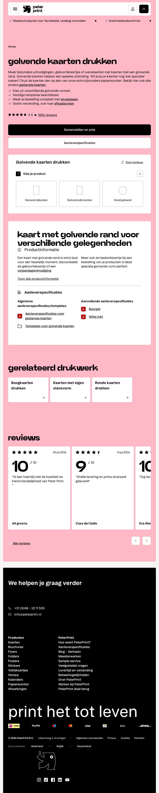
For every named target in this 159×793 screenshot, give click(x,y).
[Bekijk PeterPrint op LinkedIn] (60, 780)
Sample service (69, 661)
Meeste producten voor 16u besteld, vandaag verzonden (49, 20)
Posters (13, 661)
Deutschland (84, 746)
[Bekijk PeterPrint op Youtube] (67, 779)
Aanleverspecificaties (74, 647)
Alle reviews (21, 543)
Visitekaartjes (18, 670)
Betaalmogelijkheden (73, 675)
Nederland (37, 746)
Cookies (125, 738)
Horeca (13, 675)
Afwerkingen (17, 689)
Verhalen (74, 651)
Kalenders (15, 679)
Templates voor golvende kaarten (49, 326)
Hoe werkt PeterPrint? (74, 642)
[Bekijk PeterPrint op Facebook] (53, 780)
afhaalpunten (64, 103)
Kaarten (14, 642)
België (60, 746)
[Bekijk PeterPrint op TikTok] (46, 780)
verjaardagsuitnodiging (34, 270)
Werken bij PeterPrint (73, 684)
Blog (61, 651)
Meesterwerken (69, 656)
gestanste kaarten (32, 85)
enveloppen (69, 99)
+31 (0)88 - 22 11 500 (29, 608)
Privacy (112, 738)
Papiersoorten (18, 684)
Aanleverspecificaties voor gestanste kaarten (44, 316)
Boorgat (94, 309)
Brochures (15, 647)
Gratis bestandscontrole (124, 20)
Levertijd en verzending (75, 670)
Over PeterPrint (69, 679)
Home (12, 46)
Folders (13, 656)
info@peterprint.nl (27, 614)
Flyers (12, 651)
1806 (47, 115)
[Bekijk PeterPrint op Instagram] (39, 780)
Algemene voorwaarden (89, 738)
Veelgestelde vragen (73, 665)
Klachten (139, 738)
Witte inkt (96, 317)
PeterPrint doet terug (73, 689)
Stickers (14, 665)
